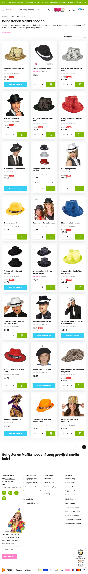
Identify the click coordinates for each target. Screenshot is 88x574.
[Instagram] (77, 2)
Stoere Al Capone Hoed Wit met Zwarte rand (72, 322)
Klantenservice (29, 475)
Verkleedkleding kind (73, 519)
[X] (85, 2)
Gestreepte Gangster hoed (44, 223)
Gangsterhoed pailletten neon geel (71, 272)
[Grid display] (82, 36)
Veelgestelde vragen (31, 503)
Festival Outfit (70, 495)
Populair (68, 475)
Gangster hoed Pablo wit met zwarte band (14, 322)
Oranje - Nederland (72, 487)
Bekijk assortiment (3, 10)
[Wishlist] (73, 9)
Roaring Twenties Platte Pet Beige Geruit (72, 370)
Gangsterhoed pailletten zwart (43, 119)
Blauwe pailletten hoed (70, 223)
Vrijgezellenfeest (71, 491)
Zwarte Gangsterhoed (42, 68)
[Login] (68, 9)
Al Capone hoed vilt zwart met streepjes (43, 272)
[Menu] (84, 549)
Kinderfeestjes (70, 499)
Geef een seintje (15, 84)
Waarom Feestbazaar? (32, 491)
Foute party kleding (72, 511)
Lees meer (12, 2)
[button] (42, 84)
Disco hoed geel (10, 223)
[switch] (80, 565)
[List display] (85, 36)
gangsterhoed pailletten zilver (71, 69)
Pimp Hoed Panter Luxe (13, 420)
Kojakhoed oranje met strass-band (42, 421)
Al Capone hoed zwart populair (13, 272)
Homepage (6, 16)
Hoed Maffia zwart (11, 118)
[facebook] (82, 2)
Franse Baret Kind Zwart (42, 369)
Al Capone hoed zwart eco (14, 169)
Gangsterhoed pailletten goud (14, 69)
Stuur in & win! (49, 483)
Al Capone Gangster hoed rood (14, 370)
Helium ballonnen (72, 515)
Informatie (48, 475)
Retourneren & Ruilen (31, 487)
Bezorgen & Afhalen (31, 483)
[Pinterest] (80, 2)
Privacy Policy (28, 499)
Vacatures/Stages (51, 487)
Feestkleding (70, 479)
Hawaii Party (70, 483)
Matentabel (48, 479)
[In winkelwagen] (51, 84)
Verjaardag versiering (73, 507)
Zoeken (49, 10)
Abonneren (9, 556)
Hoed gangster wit (68, 169)
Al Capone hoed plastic (42, 321)
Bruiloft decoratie (71, 503)
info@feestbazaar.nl (9, 487)
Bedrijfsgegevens (30, 479)
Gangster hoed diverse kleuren (42, 170)
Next (84, 447)
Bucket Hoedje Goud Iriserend (69, 421)
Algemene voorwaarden (32, 495)
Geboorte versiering (73, 523)
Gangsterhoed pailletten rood (71, 119)
